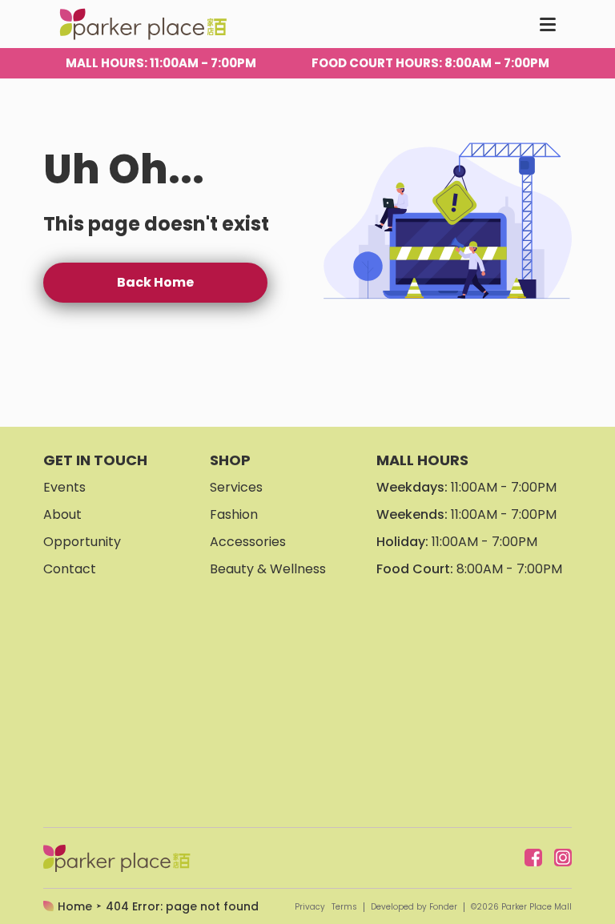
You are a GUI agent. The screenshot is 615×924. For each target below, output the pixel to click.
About (62, 514)
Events (64, 487)
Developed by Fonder (414, 907)
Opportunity (82, 541)
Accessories (248, 541)
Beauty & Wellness (268, 569)
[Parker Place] (143, 24)
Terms (344, 907)
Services (236, 487)
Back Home (155, 282)
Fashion (234, 514)
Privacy (310, 907)
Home (75, 906)
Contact (69, 569)
